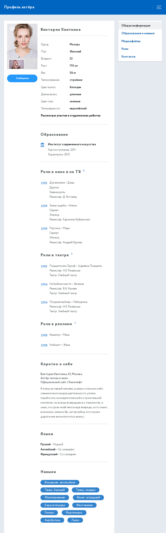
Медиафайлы (130, 41)
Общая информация (135, 25)
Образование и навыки (138, 33)
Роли (124, 49)
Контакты (128, 56)
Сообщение (22, 78)
